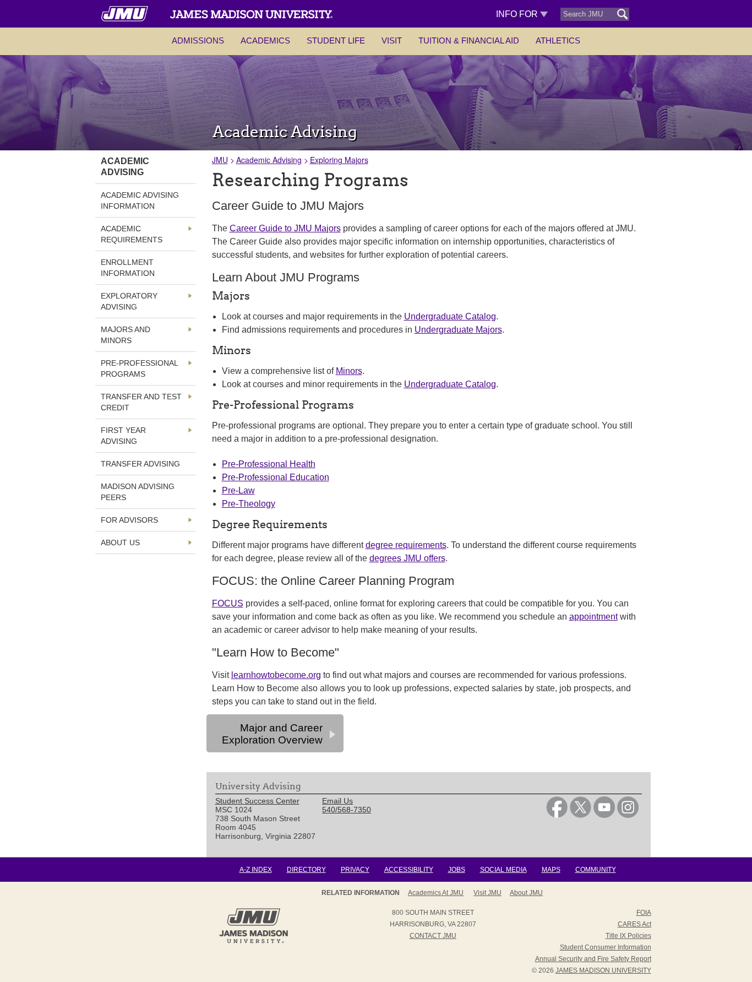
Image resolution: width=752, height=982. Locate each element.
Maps (551, 870)
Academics (265, 40)
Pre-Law (238, 490)
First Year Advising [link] (123, 436)
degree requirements (406, 545)
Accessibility (408, 870)
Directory (306, 870)
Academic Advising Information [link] (140, 200)
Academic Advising (269, 159)
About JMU (526, 893)
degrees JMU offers (407, 558)
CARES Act (634, 924)
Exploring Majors (339, 159)
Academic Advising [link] (125, 166)
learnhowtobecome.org (276, 675)
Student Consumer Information (605, 947)
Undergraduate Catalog (450, 316)
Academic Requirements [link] (131, 234)
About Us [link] (120, 542)
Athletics (558, 40)
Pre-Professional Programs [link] (139, 368)
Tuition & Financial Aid (468, 40)
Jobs (456, 870)
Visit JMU (487, 893)
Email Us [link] (337, 800)
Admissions (198, 40)
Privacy (355, 870)
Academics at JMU (436, 893)
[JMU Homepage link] (253, 942)
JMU (220, 159)
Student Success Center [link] (257, 800)
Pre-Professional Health (268, 464)
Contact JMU (433, 936)
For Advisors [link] (129, 520)
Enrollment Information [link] (128, 268)
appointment (593, 616)
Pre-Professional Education (275, 477)
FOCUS (227, 603)
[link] (557, 815)
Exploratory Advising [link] (129, 301)
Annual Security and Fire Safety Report (593, 959)
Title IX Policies (628, 936)
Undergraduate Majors (458, 329)
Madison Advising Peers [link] (138, 492)
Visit (392, 40)
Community (595, 870)
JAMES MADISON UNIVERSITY (603, 970)
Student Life (336, 40)
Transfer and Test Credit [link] (141, 402)
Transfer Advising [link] (140, 463)
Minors (349, 371)
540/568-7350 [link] (346, 809)
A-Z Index (255, 870)
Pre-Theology (248, 503)
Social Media (503, 870)
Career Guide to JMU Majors (285, 228)
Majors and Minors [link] (125, 335)
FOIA (643, 912)
